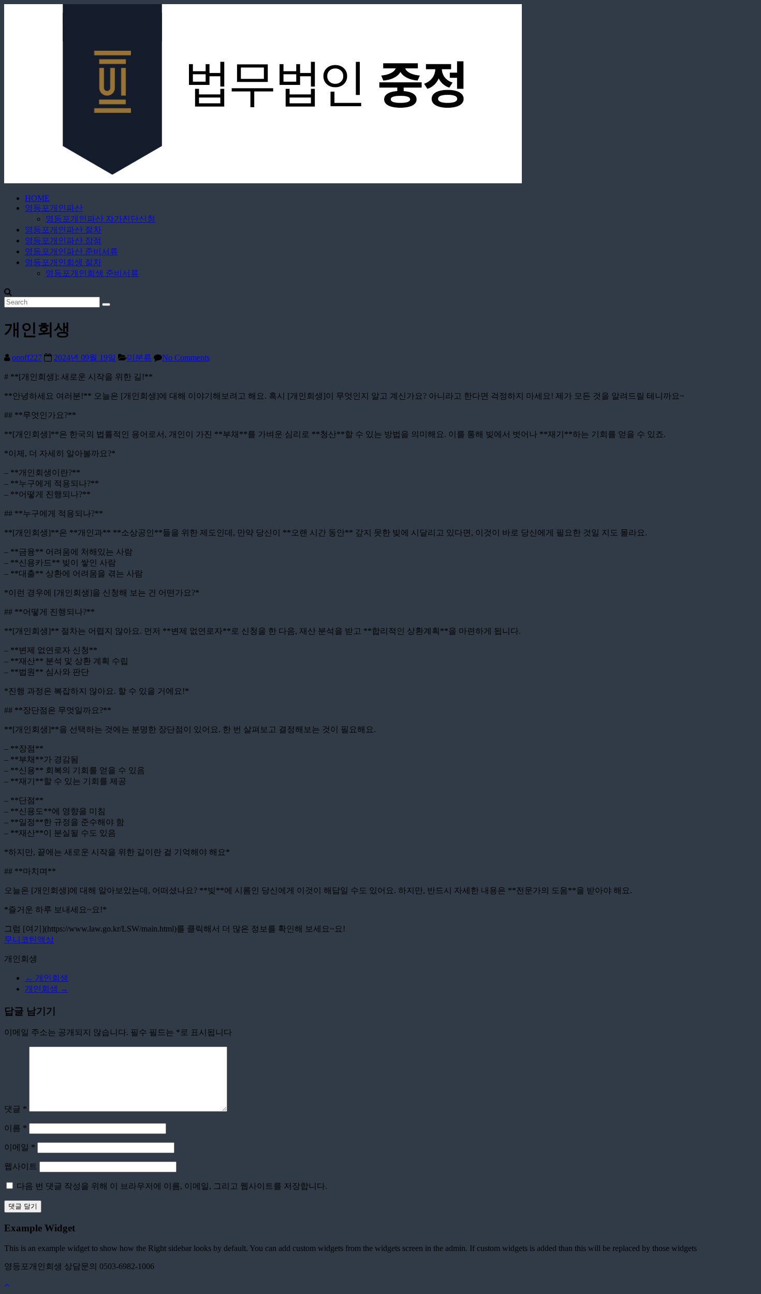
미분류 (139, 357)
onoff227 (27, 357)
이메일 (19, 1147)
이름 (15, 1128)
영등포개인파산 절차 (63, 229)
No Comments (186, 357)
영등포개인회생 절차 (63, 262)
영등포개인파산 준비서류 (71, 251)
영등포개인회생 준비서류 (92, 273)
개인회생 (46, 977)
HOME (37, 198)
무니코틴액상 (29, 939)
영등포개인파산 (54, 207)
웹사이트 (20, 1166)
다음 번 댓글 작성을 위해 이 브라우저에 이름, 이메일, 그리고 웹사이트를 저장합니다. (172, 1186)
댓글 (15, 1108)
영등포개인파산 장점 (63, 240)
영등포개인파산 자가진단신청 (100, 218)
